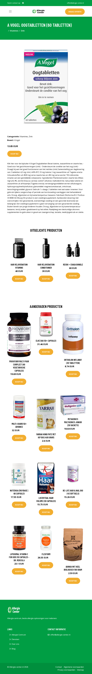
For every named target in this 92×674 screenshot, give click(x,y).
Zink (23, 31)
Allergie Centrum (19, 635)
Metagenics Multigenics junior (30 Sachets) (73, 422)
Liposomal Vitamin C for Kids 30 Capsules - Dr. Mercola (19, 557)
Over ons (15, 644)
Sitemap (80, 670)
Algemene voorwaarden (74, 667)
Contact (58, 667)
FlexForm (46, 554)
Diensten (15, 639)
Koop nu (14, 154)
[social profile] (23, 3)
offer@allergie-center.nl (75, 3)
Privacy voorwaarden (66, 670)
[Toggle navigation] (10, 11)
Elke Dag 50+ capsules (46, 340)
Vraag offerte (74, 12)
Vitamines (14, 31)
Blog (13, 649)
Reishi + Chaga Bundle (73, 264)
